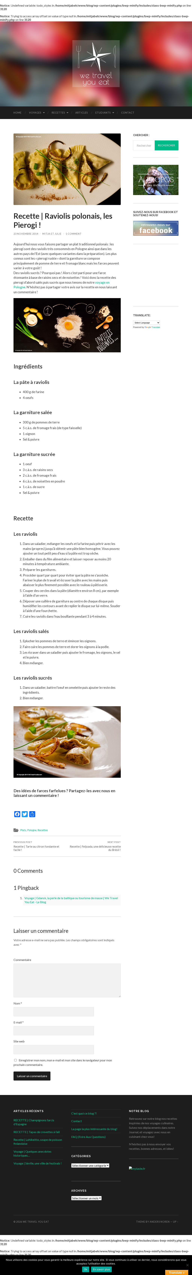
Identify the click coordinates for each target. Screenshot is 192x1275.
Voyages (35, 112)
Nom (18, 1003)
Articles (81, 112)
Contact (127, 112)
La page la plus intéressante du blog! (94, 1129)
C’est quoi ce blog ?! (84, 1113)
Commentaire (22, 960)
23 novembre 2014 (26, 233)
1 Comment (74, 233)
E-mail (19, 1022)
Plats (23, 830)
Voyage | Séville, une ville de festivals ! (38, 1163)
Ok (85, 1269)
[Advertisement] (161, 274)
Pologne (31, 830)
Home (18, 112)
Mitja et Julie (52, 233)
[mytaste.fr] (137, 1168)
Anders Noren (160, 1221)
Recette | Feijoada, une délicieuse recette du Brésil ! (95, 846)
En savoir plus (101, 1269)
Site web (19, 1041)
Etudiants (103, 112)
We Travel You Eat (36, 1221)
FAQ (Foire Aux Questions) (88, 1137)
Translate (156, 327)
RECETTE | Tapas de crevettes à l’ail (37, 1132)
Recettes (58, 112)
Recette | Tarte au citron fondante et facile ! (36, 846)
